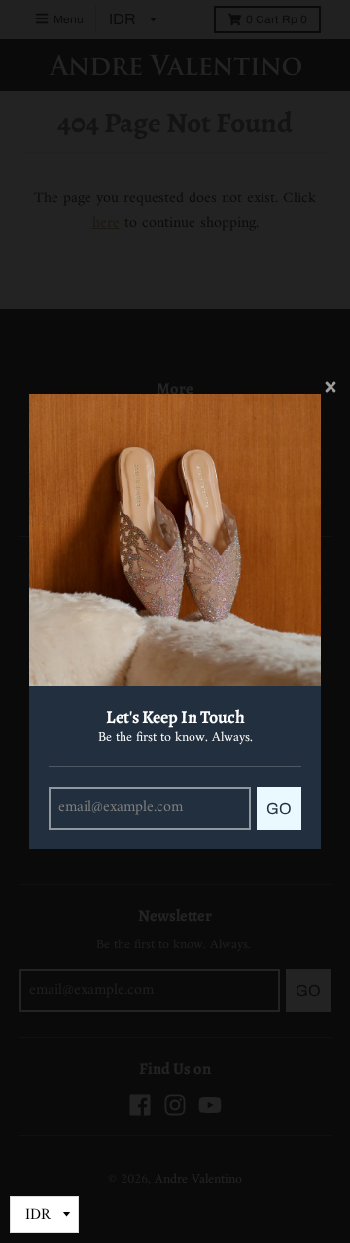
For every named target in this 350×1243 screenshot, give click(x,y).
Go (279, 808)
